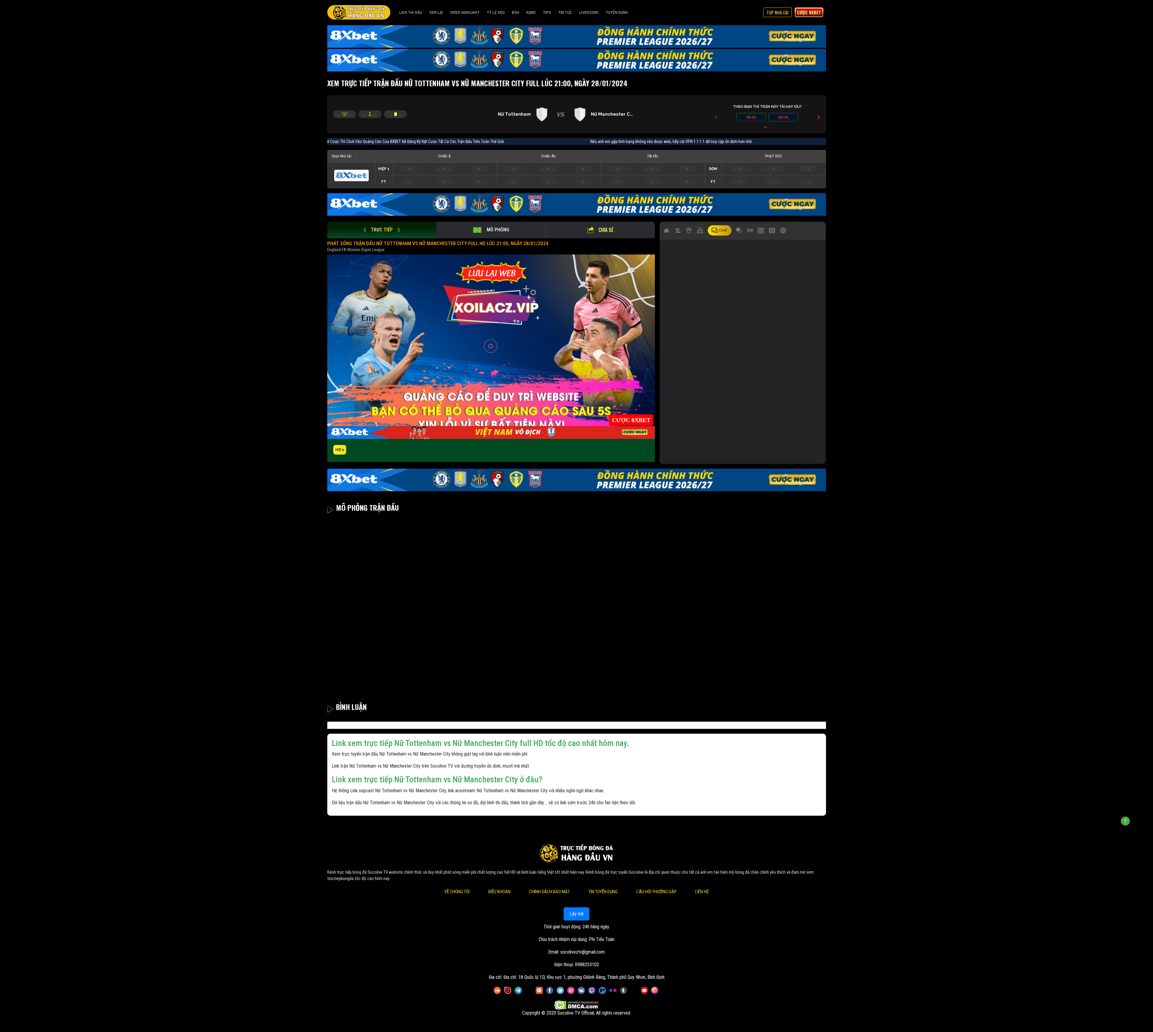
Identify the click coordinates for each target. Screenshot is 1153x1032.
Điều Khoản (499, 891)
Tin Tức (565, 12)
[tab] (382, 230)
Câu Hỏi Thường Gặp (656, 891)
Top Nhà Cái (777, 12)
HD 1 (339, 449)
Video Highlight (465, 12)
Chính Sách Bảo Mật (549, 891)
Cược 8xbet (809, 12)
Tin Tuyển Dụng (603, 891)
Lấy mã (576, 914)
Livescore (588, 12)
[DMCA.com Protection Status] (576, 1005)
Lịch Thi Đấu (410, 12)
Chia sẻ (605, 229)
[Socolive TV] (358, 12)
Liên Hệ (702, 891)
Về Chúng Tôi (457, 891)
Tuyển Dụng (617, 12)
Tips (547, 12)
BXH (515, 12)
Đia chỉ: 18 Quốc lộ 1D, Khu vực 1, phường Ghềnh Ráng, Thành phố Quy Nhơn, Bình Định (584, 977)
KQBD (531, 12)
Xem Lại (436, 12)
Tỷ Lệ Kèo (496, 12)
